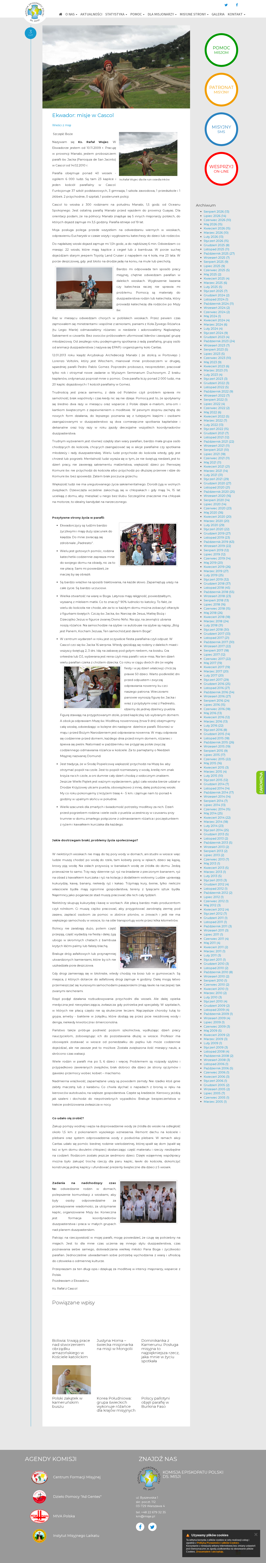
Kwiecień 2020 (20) (218, 516)
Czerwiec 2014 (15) (217, 809)
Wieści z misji (61, 125)
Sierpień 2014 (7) (216, 801)
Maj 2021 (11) (212, 462)
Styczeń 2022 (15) (216, 429)
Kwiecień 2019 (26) (217, 567)
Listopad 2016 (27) (217, 688)
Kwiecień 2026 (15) (217, 228)
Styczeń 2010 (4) (215, 1001)
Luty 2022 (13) (214, 425)
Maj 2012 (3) (212, 905)
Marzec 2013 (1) (215, 872)
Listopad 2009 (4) (216, 1010)
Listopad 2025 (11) (216, 249)
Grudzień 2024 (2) (217, 295)
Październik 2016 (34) (219, 692)
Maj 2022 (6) (212, 412)
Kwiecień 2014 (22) (217, 817)
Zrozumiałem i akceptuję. (210, 1551)
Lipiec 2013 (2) (214, 855)
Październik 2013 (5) (218, 842)
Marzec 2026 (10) (216, 232)
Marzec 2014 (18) (216, 822)
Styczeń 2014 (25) (216, 830)
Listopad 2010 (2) (216, 968)
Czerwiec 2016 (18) (217, 709)
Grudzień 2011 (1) (216, 918)
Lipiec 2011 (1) (213, 934)
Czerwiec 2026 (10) (217, 220)
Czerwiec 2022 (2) (217, 408)
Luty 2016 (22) (214, 725)
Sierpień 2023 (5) (216, 349)
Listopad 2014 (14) (217, 788)
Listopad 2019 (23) (217, 537)
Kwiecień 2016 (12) (217, 717)
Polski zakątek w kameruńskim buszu (67, 1402)
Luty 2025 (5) (213, 287)
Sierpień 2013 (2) (216, 851)
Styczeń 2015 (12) (216, 780)
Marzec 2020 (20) (216, 521)
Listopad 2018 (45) (217, 587)
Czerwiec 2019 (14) (217, 558)
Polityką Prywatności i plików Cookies (218, 1543)
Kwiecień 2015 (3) (216, 767)
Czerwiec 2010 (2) (216, 984)
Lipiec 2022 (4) (214, 404)
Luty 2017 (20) (214, 675)
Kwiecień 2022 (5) (216, 416)
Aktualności (91, 14)
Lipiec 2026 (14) (215, 216)
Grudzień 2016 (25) (217, 684)
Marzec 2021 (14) (216, 471)
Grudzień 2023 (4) (217, 337)
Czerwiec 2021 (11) (217, 458)
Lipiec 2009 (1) (214, 1022)
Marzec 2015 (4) (215, 771)
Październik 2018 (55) (219, 592)
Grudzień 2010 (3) (216, 964)
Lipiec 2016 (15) (214, 705)
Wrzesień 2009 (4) (217, 1018)
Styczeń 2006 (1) (215, 1081)
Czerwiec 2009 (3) (217, 1026)
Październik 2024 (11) (219, 303)
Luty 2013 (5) (213, 876)
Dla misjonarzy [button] (161, 14)
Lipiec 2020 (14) (215, 504)
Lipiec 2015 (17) (214, 755)
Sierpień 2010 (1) (215, 980)
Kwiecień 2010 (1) (216, 989)
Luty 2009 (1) (213, 1043)
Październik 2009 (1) (218, 1014)
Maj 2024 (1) (212, 316)
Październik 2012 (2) (218, 893)
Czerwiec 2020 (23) (218, 508)
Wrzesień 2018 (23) (217, 596)
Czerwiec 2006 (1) (216, 1072)
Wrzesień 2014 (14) (217, 796)
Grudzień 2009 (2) (217, 1005)
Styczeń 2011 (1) (215, 959)
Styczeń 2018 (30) (216, 629)
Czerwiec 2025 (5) (217, 270)
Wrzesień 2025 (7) (217, 257)
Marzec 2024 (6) (215, 324)
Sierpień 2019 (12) (216, 550)
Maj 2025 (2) (212, 274)
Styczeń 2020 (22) (217, 529)
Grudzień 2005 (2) (217, 1085)
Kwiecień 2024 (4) (217, 320)
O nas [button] (70, 14)
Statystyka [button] (115, 14)
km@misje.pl (145, 1516)
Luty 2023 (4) (213, 374)
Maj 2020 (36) (213, 512)
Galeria (218, 14)
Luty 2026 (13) (214, 237)
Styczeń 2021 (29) (216, 479)
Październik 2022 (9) (218, 391)
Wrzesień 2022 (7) (217, 395)
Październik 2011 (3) (218, 926)
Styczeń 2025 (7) (216, 291)
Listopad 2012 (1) (216, 888)
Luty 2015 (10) (213, 776)
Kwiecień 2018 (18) (217, 617)
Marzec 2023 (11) (216, 370)
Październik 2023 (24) (219, 341)
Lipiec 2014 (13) (215, 805)
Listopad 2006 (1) (216, 1064)
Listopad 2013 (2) (216, 838)
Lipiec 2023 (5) (214, 354)
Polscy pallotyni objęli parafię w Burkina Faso (155, 1402)
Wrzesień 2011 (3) (216, 930)
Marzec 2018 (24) (216, 621)
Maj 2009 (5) (213, 1030)
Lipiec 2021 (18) (215, 454)
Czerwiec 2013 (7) (216, 859)
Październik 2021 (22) (219, 441)
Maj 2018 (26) (213, 613)
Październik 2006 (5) (218, 1068)
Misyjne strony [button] (193, 14)
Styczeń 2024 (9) (216, 333)
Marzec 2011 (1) (214, 951)
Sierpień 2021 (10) (216, 450)
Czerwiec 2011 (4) (216, 939)
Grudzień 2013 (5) (216, 834)
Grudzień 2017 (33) (217, 633)
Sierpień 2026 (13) (216, 211)
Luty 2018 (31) (213, 625)
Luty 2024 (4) (213, 328)
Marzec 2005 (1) (215, 1101)
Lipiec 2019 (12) (215, 554)
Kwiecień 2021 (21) (217, 466)
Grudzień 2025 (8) (217, 245)
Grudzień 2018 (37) (217, 583)
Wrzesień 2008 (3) (217, 1060)
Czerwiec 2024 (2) (217, 312)
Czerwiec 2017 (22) (217, 659)
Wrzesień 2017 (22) (217, 646)
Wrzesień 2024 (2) (217, 308)
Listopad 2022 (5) (216, 387)
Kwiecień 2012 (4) (216, 909)
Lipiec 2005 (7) (214, 1093)
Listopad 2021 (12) (216, 437)
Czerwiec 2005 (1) (216, 1097)
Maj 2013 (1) (212, 863)
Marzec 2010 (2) (215, 993)
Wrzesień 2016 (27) (217, 696)
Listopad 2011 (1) (215, 922)
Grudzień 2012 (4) (216, 884)
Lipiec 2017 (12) (214, 654)
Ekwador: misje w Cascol (83, 115)
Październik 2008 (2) (218, 1056)
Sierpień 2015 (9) (216, 751)
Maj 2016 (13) (213, 713)
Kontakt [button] (235, 14)
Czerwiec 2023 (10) (217, 358)
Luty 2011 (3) (212, 955)
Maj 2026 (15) (213, 224)
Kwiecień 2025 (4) (217, 278)
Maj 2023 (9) (213, 362)
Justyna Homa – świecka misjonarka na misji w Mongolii (115, 1344)
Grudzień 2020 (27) (217, 483)
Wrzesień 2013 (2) (216, 847)
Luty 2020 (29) (214, 525)
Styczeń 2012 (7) (215, 913)
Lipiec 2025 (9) (214, 266)
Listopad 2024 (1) (216, 299)
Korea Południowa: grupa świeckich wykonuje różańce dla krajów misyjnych (116, 1404)
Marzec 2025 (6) (215, 283)
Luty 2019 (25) (214, 575)
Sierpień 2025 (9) (216, 262)
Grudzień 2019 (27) (217, 533)
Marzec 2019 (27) (216, 571)
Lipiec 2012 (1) (214, 897)
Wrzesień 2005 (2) (217, 1089)
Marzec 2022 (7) (215, 420)
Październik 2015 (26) (219, 742)
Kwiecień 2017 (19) (217, 667)
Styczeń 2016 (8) (215, 730)
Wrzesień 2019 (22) (217, 546)
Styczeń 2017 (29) (216, 680)
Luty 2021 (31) (213, 475)
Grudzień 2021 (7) (216, 433)
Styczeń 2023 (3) (216, 379)
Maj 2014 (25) (213, 813)
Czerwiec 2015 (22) (217, 759)
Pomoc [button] (136, 14)
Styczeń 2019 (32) (216, 579)
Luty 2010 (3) (213, 997)
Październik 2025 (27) (219, 253)
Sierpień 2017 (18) (216, 650)
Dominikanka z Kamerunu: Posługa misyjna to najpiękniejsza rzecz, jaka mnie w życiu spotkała (160, 1350)
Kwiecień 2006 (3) (217, 1076)
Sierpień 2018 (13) (216, 600)
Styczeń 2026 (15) (216, 241)
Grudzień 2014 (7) (216, 784)
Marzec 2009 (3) (216, 1039)
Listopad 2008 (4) (216, 1051)
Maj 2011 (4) (212, 943)
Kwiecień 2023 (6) (216, 366)
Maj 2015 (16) (213, 763)
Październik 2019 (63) (219, 542)
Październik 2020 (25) (219, 491)
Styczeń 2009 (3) (216, 1047)
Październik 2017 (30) (219, 642)
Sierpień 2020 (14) (217, 500)
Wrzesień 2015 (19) (217, 746)
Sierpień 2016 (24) (217, 700)
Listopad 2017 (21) (216, 638)
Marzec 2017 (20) (216, 671)
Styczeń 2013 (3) (215, 880)
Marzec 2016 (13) (216, 721)
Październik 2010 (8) (218, 972)
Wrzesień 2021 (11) (217, 445)
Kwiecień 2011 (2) (216, 947)
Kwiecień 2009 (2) (217, 1035)
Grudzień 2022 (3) (216, 383)
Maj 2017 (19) (213, 663)
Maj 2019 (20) (213, 562)
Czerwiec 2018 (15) (217, 608)
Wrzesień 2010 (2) (216, 976)
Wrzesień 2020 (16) (217, 496)
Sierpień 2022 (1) (216, 399)
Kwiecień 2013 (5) (216, 868)
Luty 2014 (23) (214, 826)
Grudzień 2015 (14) (217, 734)
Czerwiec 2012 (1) (216, 901)
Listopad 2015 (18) (217, 738)
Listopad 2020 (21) (217, 487)
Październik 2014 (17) (219, 792)
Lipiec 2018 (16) (215, 604)
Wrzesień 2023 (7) (217, 345)
